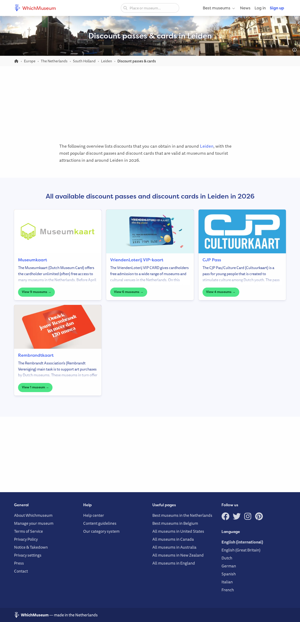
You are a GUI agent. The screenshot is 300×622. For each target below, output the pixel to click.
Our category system (101, 531)
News (245, 8)
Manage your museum (33, 523)
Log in (260, 8)
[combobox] (150, 8)
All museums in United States (178, 531)
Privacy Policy (26, 539)
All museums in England (173, 563)
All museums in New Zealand (178, 555)
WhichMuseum (38, 8)
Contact (21, 571)
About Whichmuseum (33, 515)
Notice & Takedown (31, 547)
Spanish (228, 574)
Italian (227, 582)
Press (19, 563)
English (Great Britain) (240, 550)
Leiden (207, 146)
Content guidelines (99, 523)
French (227, 590)
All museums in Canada (173, 539)
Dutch (226, 558)
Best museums (216, 8)
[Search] (125, 8)
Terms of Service (28, 531)
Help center (93, 515)
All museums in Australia (174, 547)
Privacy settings (27, 555)
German (228, 566)
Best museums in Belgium (175, 523)
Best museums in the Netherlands (182, 515)
